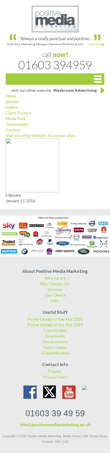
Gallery (12, 107)
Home (11, 95)
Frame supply (55, 347)
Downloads (55, 336)
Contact (13, 129)
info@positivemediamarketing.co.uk (55, 424)
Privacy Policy (55, 376)
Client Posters (18, 112)
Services (55, 289)
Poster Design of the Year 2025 (55, 319)
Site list (12, 101)
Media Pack (16, 118)
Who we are (55, 278)
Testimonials (17, 124)
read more (94, 44)
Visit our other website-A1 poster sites (40, 135)
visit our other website (54, 90)
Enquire (55, 371)
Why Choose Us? (55, 283)
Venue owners (55, 341)
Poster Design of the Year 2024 (55, 324)
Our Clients (55, 295)
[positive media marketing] (55, 19)
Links (55, 300)
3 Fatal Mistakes (55, 352)
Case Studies (55, 330)
